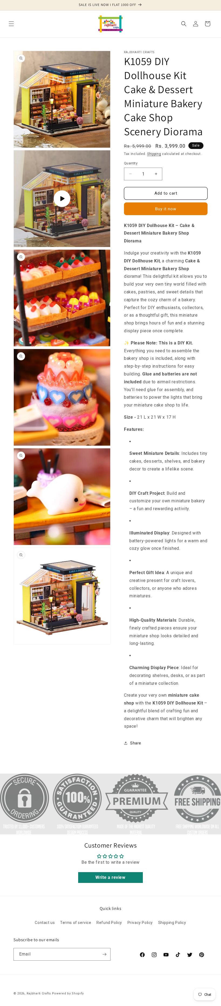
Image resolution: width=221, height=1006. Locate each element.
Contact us (45, 922)
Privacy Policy (140, 922)
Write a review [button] (110, 877)
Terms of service (75, 922)
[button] (11, 24)
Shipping (154, 154)
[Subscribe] (104, 954)
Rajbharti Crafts (39, 993)
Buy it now (165, 208)
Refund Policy (109, 922)
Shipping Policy (172, 922)
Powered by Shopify (68, 993)
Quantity (130, 163)
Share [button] (135, 743)
